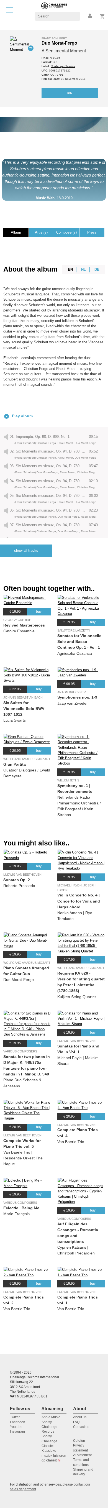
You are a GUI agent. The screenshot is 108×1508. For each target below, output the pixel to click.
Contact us (81, 1426)
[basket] (102, 16)
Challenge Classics (63, 66)
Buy (69, 92)
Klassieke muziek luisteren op (54, 1455)
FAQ (76, 1422)
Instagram (17, 1431)
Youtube (16, 1426)
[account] (90, 16)
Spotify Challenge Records (49, 1426)
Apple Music (51, 1417)
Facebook (17, 1422)
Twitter (15, 1417)
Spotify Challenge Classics (49, 1441)
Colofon (79, 1440)
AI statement (82, 1455)
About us (79, 1417)
